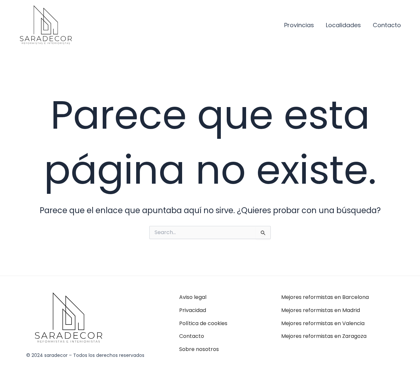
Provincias (299, 25)
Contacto (387, 25)
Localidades (343, 25)
